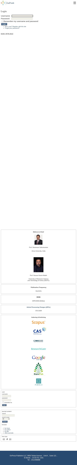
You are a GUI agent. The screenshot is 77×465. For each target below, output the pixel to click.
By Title (7, 431)
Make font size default (7, 439)
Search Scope (5, 417)
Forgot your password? (12, 28)
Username (5, 394)
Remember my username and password (21, 21)
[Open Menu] (74, 3)
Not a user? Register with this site (15, 26)
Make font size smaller (4, 439)
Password (4, 398)
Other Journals (9, 433)
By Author (8, 430)
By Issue (7, 428)
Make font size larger (10, 439)
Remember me (8, 402)
